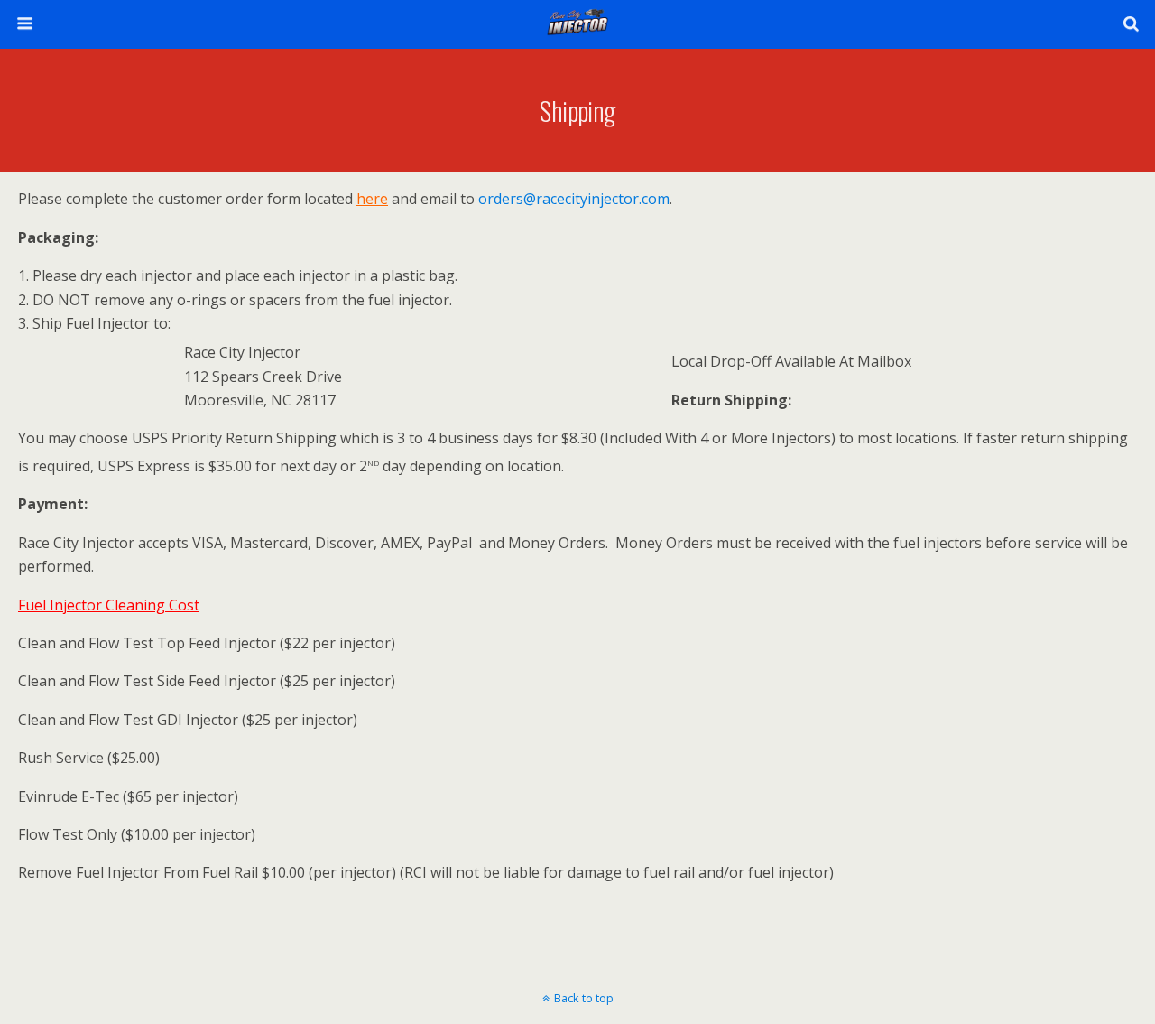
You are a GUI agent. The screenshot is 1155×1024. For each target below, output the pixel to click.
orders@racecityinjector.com (574, 199)
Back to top (584, 998)
